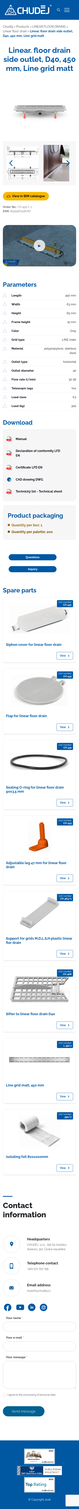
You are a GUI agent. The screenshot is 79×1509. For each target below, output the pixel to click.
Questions (33, 557)
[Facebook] (7, 1307)
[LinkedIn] (31, 1307)
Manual (21, 439)
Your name (14, 1318)
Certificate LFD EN (29, 467)
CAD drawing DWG (29, 479)
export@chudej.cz (39, 1290)
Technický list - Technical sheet (39, 491)
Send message (24, 1411)
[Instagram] (43, 1307)
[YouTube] (20, 1307)
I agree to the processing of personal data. (31, 1394)
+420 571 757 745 (38, 1269)
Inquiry (32, 569)
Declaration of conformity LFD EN (38, 453)
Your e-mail (15, 1337)
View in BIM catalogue (28, 196)
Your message (16, 1357)
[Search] (58, 10)
